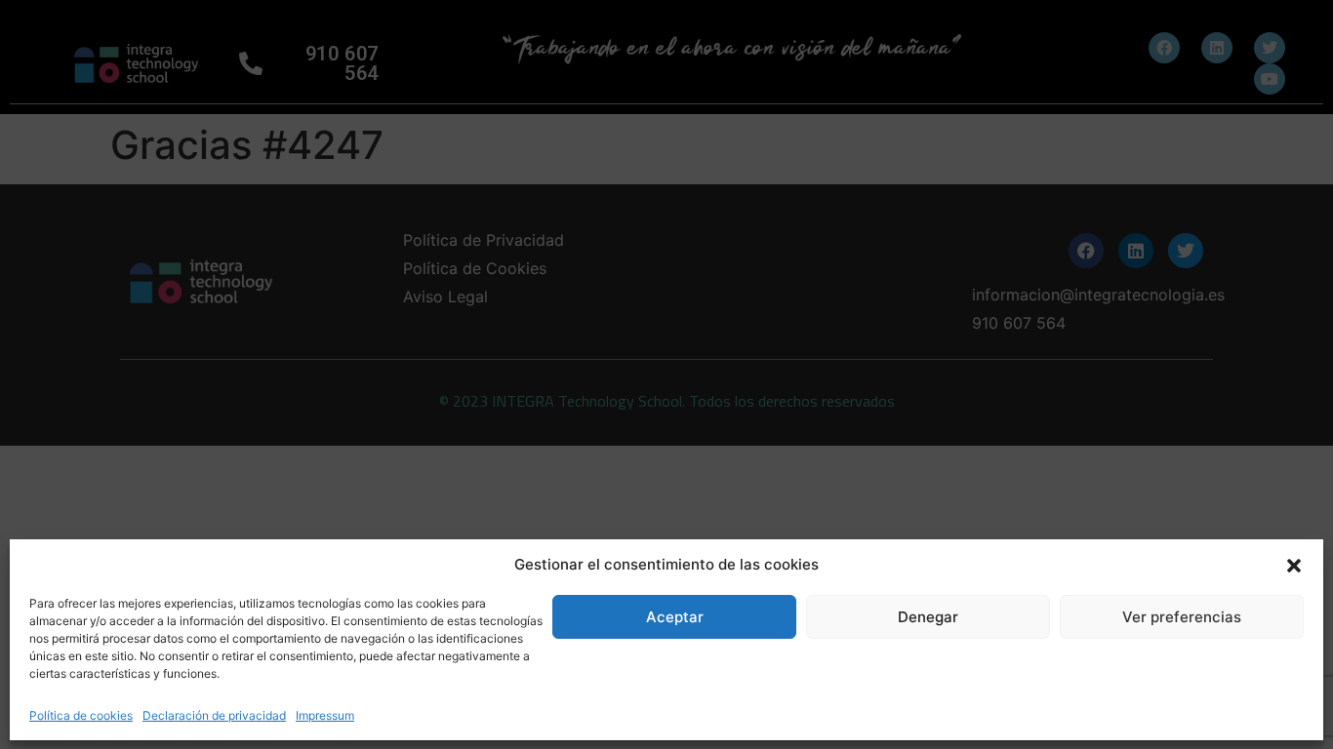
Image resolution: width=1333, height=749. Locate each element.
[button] (1294, 564)
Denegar (928, 617)
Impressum (325, 715)
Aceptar (675, 617)
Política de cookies (81, 715)
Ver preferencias (1181, 617)
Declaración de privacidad (214, 715)
